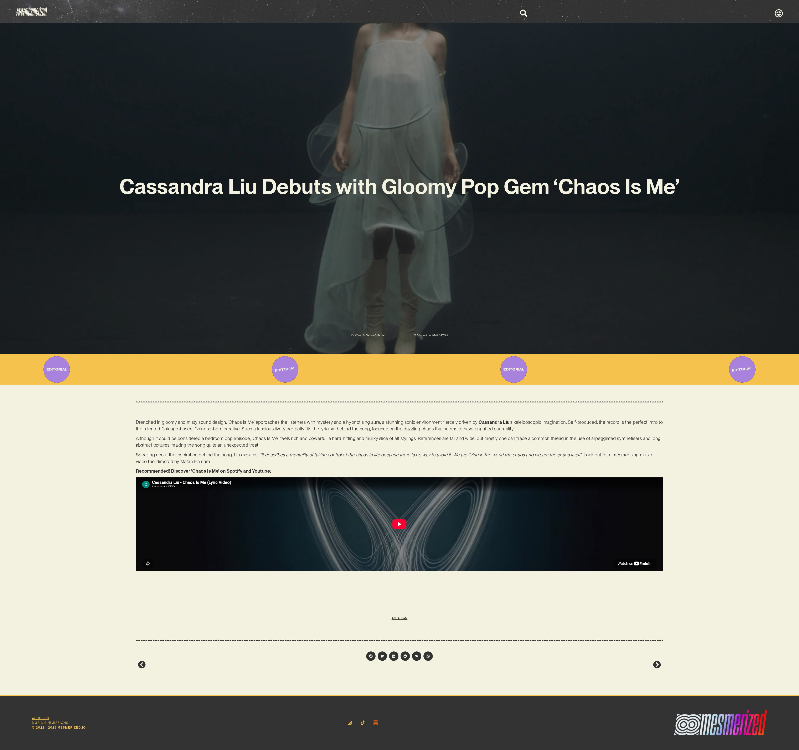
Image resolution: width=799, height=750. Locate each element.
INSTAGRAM (399, 618)
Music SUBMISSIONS (50, 722)
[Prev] (269, 664)
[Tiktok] (362, 722)
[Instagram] (349, 722)
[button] (371, 656)
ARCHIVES (40, 718)
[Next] (530, 664)
